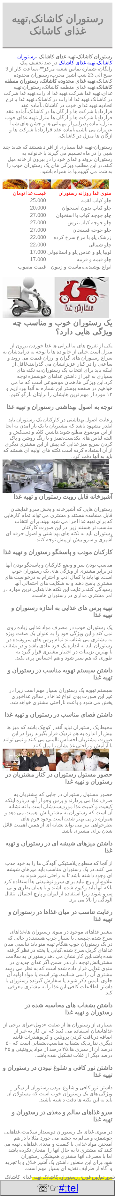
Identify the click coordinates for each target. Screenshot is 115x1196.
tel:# (68, 1188)
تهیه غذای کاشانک (76, 62)
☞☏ (57, 1188)
